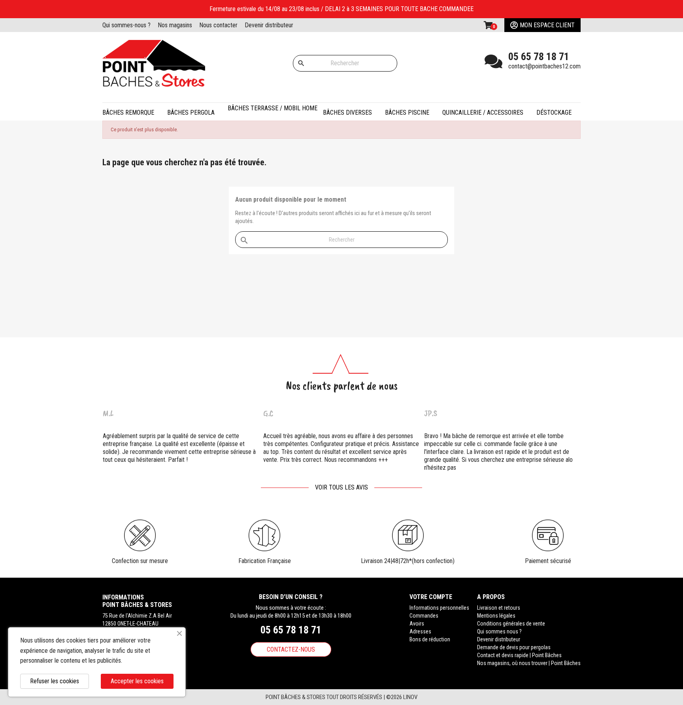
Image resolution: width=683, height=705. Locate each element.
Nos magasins (175, 25)
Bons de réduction (429, 639)
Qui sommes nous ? (499, 631)
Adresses (420, 631)
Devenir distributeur (269, 25)
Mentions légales (496, 615)
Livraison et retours (498, 608)
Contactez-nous (291, 649)
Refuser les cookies (54, 681)
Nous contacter (218, 25)
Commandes (423, 615)
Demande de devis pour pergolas (514, 647)
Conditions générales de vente (511, 623)
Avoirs (416, 623)
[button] (195, 112)
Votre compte (430, 597)
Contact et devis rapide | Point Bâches (519, 655)
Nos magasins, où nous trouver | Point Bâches (529, 663)
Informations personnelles (439, 608)
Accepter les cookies (137, 681)
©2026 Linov (401, 697)
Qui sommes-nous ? (126, 25)
